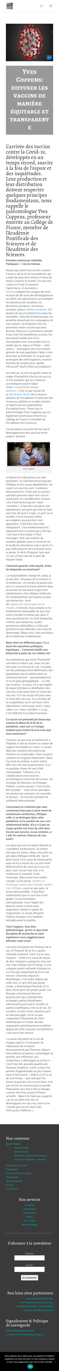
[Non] (55, 1361)
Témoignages (12, 1177)
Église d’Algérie (13, 1143)
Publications (12, 1169)
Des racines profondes (16, 1165)
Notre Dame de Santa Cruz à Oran (37, 1302)
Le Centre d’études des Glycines (38, 1310)
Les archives (12, 1188)
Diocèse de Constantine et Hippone (30, 1155)
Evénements (29, 1208)
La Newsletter (29, 1212)
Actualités (29, 1205)
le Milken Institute (35, 309)
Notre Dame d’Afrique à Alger (39, 1298)
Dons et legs (29, 1220)
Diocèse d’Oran (21, 1151)
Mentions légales (29, 1224)
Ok (30, 1366)
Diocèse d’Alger (21, 1147)
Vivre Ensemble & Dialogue (18, 1173)
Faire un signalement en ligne (20, 1330)
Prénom (29, 1253)
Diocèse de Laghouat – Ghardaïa (30, 1159)
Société (9, 1184)
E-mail (29, 1265)
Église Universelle (14, 1181)
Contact (29, 1216)
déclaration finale (19, 394)
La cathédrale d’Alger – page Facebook (34, 1306)
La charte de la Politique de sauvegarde (24, 1334)
